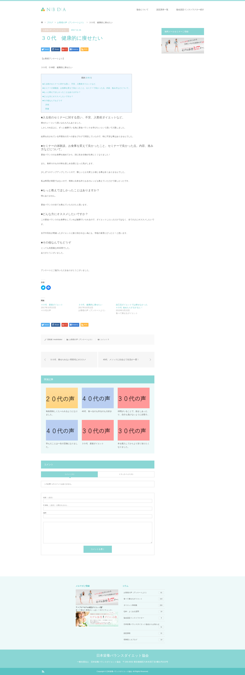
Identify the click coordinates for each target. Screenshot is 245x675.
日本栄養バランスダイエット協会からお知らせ (143, 625)
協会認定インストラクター (143, 618)
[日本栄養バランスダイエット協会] (66, 9)
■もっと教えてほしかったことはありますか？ (62, 92)
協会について (142, 9)
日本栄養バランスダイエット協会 (122, 655)
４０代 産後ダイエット (52, 305)
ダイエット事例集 (143, 605)
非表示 (88, 78)
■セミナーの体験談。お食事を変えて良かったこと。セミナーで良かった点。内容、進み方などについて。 (86, 88)
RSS (43, 671)
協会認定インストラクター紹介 (190, 9)
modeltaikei (57, 339)
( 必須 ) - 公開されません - (55, 505)
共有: (47, 105)
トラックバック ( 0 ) (126, 474)
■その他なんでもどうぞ (52, 100)
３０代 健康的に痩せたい (90, 305)
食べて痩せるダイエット (143, 599)
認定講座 (143, 633)
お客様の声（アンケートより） (71, 22)
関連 (47, 109)
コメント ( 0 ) (69, 474)
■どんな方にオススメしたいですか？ (58, 96)
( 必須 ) (48, 497)
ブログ (50, 22)
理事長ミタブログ (143, 640)
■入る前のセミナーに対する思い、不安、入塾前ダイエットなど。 (70, 84)
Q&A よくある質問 (143, 611)
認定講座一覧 (162, 9)
